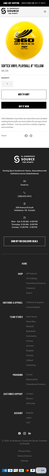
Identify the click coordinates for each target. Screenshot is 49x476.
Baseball (30, 326)
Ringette (30, 351)
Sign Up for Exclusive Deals (24, 241)
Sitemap (24, 461)
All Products (31, 274)
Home (24, 263)
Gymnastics (31, 336)
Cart (28, 423)
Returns (29, 399)
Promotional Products (36, 283)
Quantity (5, 78)
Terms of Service (24, 456)
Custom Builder (33, 307)
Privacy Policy (24, 451)
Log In (28, 418)
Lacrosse (30, 346)
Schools (29, 356)
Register (29, 413)
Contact (29, 394)
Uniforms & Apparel (35, 302)
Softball (29, 360)
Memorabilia (32, 380)
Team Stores (31, 317)
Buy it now (24, 106)
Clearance (30, 288)
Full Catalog (31, 279)
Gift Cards (30, 403)
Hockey (29, 341)
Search (29, 293)
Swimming (31, 365)
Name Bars (31, 322)
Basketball (30, 331)
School (29, 375)
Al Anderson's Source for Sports (24, 441)
